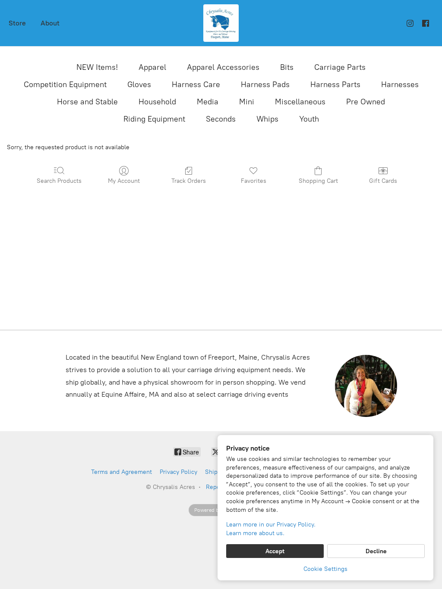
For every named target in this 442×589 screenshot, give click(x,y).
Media (207, 102)
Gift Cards (383, 181)
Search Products (59, 181)
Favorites (253, 181)
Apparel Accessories (223, 67)
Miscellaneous (300, 102)
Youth (309, 119)
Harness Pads (265, 84)
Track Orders (188, 181)
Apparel (152, 67)
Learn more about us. (255, 533)
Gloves (139, 84)
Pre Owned (365, 102)
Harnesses (400, 84)
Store (17, 23)
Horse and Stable (87, 102)
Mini (246, 102)
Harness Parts (335, 84)
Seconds (221, 119)
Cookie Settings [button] (325, 569)
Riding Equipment (154, 119)
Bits (287, 67)
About (50, 23)
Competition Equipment (65, 84)
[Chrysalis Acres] (221, 23)
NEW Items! (97, 67)
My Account (124, 181)
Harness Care (196, 84)
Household (157, 102)
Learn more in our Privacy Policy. (271, 524)
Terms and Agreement (121, 472)
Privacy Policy (178, 472)
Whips (267, 119)
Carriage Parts (340, 67)
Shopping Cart (318, 181)
